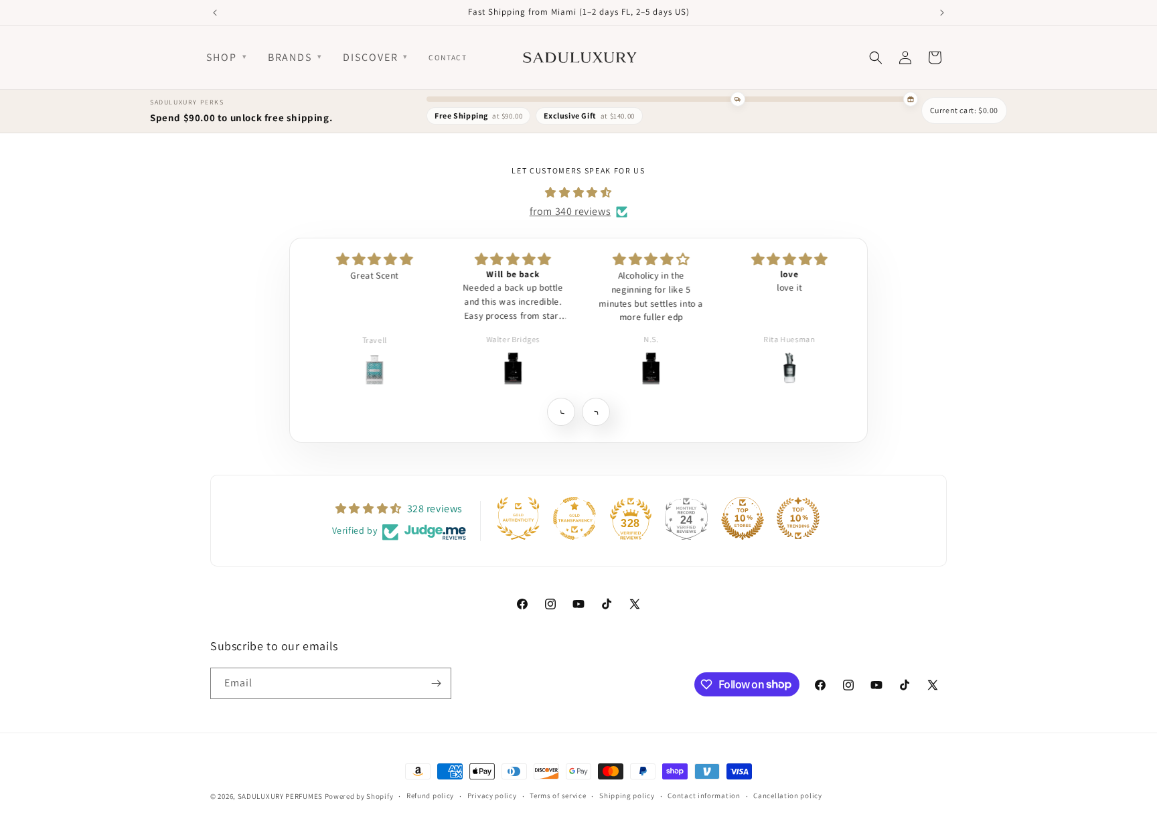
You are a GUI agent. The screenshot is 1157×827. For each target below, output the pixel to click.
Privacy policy (492, 795)
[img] (578, 192)
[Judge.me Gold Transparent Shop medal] (574, 518)
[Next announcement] (942, 12)
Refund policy (430, 795)
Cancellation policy (787, 795)
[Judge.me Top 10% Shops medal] (742, 518)
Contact (448, 57)
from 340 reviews (570, 211)
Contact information (704, 795)
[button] (561, 411)
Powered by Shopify (359, 796)
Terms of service (558, 795)
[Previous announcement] (215, 12)
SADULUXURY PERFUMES (280, 796)
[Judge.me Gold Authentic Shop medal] (518, 518)
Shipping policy (627, 795)
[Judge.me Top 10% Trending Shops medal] (798, 518)
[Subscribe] (436, 683)
